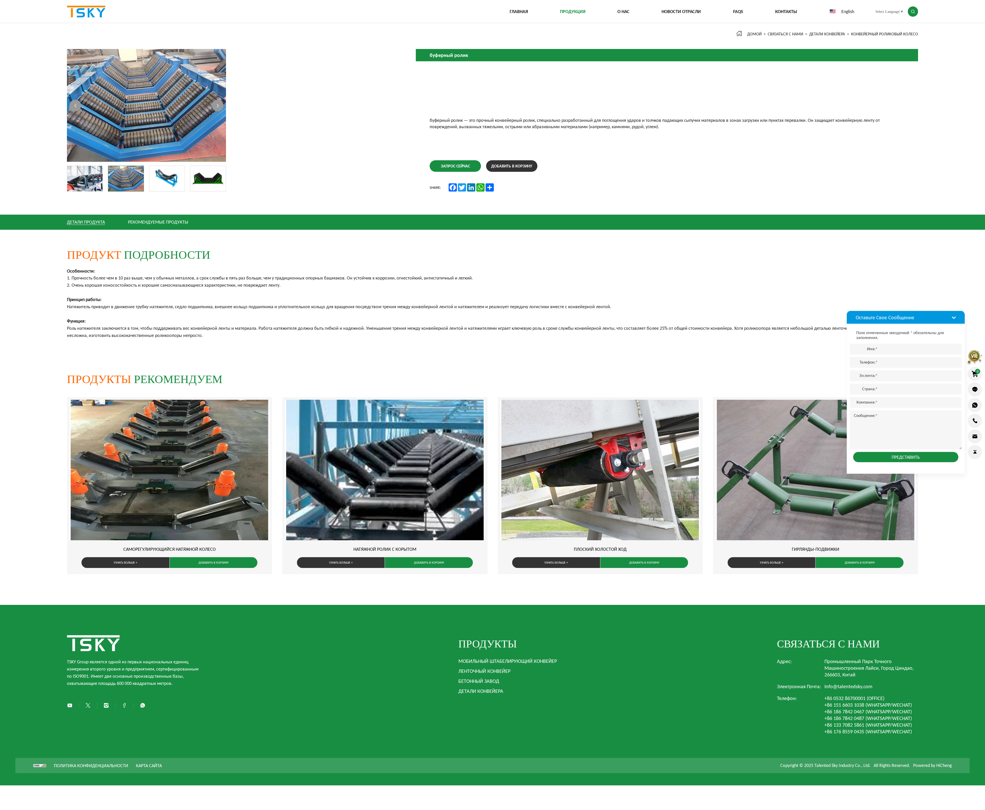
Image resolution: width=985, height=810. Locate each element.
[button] (75, 105)
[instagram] (106, 705)
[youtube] (70, 705)
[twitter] (88, 705)
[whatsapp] (975, 405)
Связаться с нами (785, 34)
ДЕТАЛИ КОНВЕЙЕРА (827, 34)
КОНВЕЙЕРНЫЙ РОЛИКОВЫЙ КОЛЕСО (884, 34)
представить (906, 457)
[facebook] (124, 705)
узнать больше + (125, 562)
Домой (754, 34)
